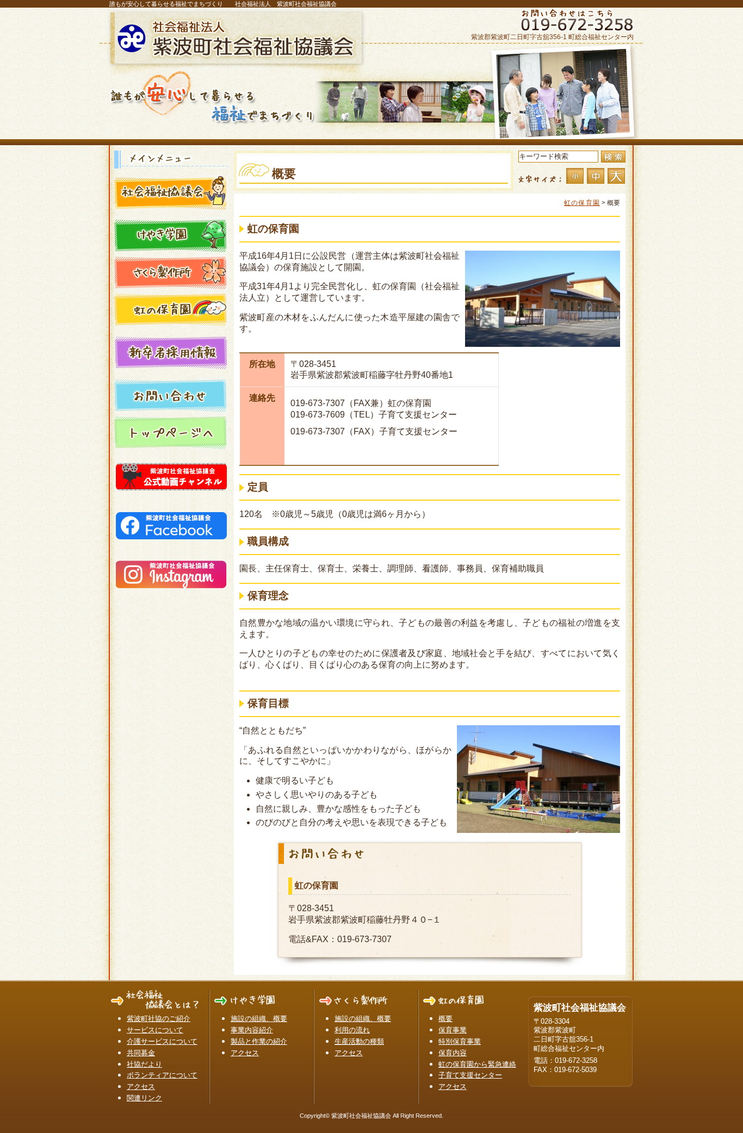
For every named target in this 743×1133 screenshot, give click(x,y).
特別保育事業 (459, 1041)
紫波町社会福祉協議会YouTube (171, 474)
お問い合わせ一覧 (171, 394)
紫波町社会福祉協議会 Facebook (171, 523)
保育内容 (452, 1053)
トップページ (171, 431)
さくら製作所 (171, 271)
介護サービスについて (162, 1041)
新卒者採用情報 (171, 351)
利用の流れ (352, 1030)
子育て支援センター (470, 1075)
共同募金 (141, 1053)
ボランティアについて (162, 1075)
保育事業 (452, 1030)
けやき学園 (171, 234)
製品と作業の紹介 (259, 1041)
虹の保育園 (171, 308)
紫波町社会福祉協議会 (238, 38)
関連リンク (144, 1098)
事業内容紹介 (252, 1030)
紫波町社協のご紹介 (158, 1018)
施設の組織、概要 (259, 1018)
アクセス (141, 1086)
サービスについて (155, 1030)
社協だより (144, 1064)
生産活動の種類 (359, 1041)
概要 (445, 1018)
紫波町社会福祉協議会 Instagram (171, 572)
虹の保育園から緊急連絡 (477, 1064)
